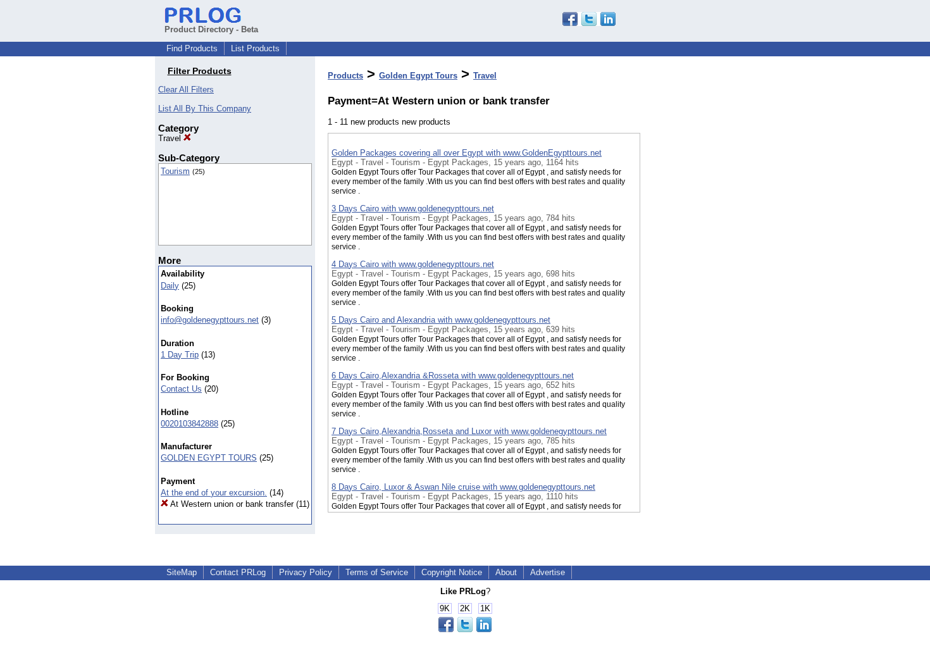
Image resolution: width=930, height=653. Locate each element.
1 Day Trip (180, 354)
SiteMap (181, 572)
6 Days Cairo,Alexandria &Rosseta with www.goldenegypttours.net (453, 375)
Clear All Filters (186, 89)
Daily (170, 285)
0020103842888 (189, 423)
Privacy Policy (305, 572)
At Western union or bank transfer (231, 504)
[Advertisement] (703, 328)
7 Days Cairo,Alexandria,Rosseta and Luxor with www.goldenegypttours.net (469, 431)
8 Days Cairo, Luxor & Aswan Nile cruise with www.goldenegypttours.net (463, 487)
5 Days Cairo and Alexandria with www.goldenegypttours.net (441, 320)
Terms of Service (376, 572)
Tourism (175, 171)
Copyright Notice (451, 572)
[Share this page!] (589, 23)
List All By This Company (204, 108)
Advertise (547, 572)
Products (345, 75)
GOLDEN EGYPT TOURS (209, 458)
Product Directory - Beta (211, 29)
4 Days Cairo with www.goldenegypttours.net (413, 264)
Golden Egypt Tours (418, 75)
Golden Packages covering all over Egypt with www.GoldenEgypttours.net (467, 153)
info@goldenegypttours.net (210, 320)
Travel (170, 138)
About (506, 572)
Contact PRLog (238, 572)
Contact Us (181, 389)
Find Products (192, 48)
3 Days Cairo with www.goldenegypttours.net (413, 208)
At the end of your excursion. (214, 492)
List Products (255, 48)
